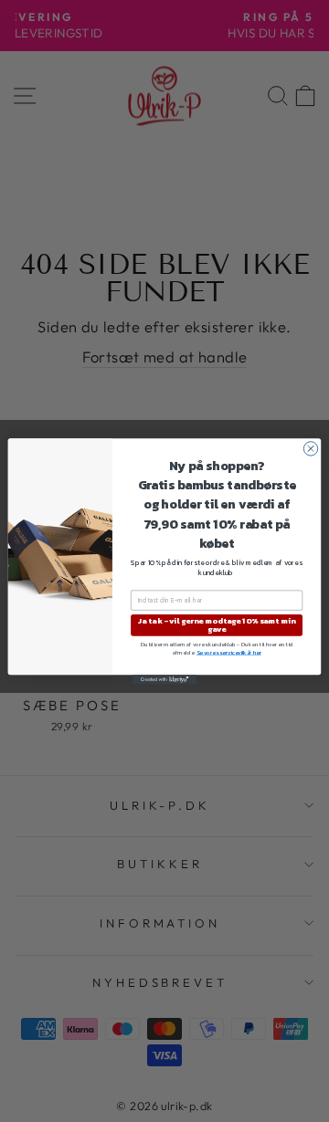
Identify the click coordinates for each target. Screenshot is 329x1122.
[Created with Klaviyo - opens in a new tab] (164, 680)
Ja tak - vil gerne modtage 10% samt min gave (216, 624)
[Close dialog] (310, 448)
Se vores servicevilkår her (228, 652)
